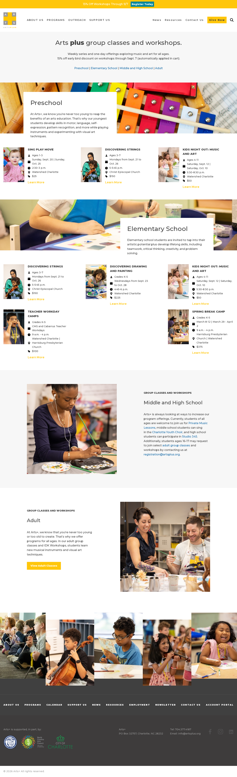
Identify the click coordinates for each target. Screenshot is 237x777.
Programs (32, 705)
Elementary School (104, 68)
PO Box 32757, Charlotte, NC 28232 (141, 733)
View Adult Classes (44, 565)
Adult (159, 68)
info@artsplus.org (189, 733)
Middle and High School (136, 68)
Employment (139, 705)
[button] (35, 20)
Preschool (81, 68)
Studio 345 (189, 436)
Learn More (36, 182)
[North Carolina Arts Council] (34, 742)
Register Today (142, 4)
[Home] (9, 20)
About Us (11, 705)
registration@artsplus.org (162, 454)
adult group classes (176, 445)
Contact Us (191, 705)
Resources (115, 705)
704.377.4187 (183, 729)
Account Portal (220, 705)
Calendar (54, 705)
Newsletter (165, 705)
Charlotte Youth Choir (167, 432)
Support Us (77, 705)
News (96, 705)
